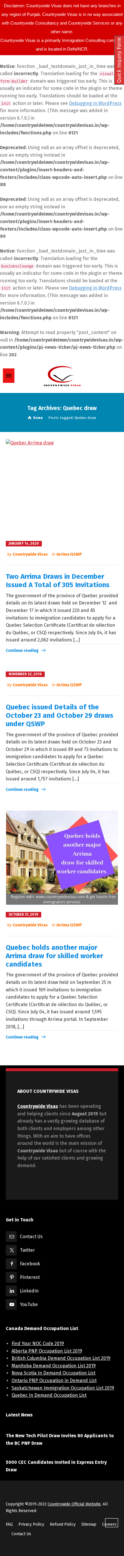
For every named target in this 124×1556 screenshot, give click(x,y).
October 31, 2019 (23, 915)
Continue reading (22, 650)
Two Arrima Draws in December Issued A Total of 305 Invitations (58, 580)
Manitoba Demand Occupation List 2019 (54, 1365)
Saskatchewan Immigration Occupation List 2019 (63, 1388)
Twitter (27, 1250)
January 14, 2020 (24, 543)
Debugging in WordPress (95, 103)
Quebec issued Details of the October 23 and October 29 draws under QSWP (59, 715)
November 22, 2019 (25, 674)
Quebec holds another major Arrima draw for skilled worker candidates (54, 955)
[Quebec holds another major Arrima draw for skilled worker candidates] (62, 858)
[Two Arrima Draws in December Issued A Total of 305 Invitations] (62, 486)
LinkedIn (29, 1291)
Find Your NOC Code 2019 (38, 1343)
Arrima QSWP (69, 554)
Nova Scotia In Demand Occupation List (53, 1373)
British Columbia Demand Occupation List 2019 (61, 1358)
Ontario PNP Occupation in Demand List (54, 1380)
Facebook (30, 1263)
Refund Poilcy (63, 1524)
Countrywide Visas (30, 554)
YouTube (29, 1304)
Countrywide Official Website (74, 1504)
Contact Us (31, 1236)
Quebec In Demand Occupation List (49, 1395)
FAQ (9, 1524)
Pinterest (30, 1277)
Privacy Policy (31, 1524)
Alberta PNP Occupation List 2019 (47, 1351)
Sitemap (88, 1524)
